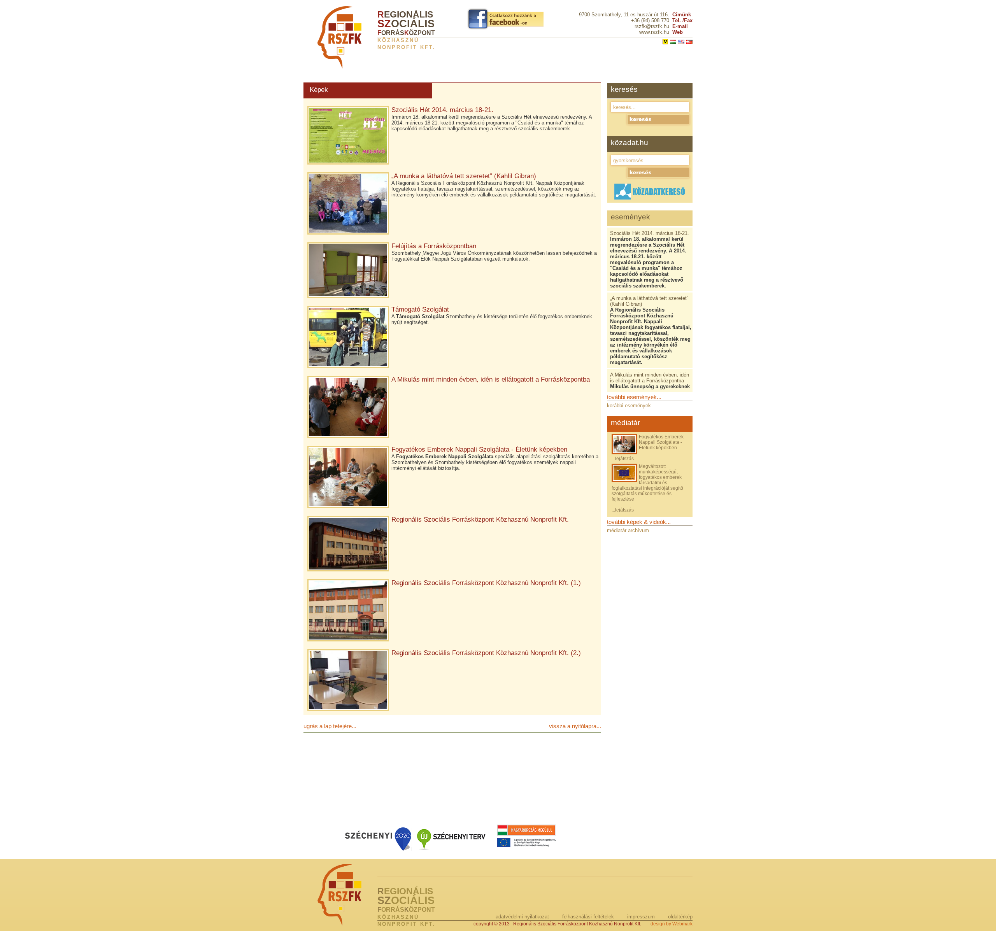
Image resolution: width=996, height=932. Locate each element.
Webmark (682, 924)
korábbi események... (631, 405)
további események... (634, 397)
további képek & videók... (639, 522)
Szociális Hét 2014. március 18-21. (442, 110)
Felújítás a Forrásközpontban (433, 246)
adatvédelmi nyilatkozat (522, 917)
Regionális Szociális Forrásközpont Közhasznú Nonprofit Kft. (480, 519)
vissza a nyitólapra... (575, 726)
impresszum (641, 917)
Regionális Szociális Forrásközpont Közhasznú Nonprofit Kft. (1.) (486, 583)
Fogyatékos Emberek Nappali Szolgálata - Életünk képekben (479, 449)
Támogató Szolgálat (420, 309)
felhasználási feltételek (588, 917)
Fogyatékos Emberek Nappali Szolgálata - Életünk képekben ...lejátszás (648, 447)
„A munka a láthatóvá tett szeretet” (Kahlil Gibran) (463, 176)
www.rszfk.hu (654, 32)
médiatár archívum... (630, 530)
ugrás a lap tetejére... (329, 726)
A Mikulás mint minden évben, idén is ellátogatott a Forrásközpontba (490, 379)
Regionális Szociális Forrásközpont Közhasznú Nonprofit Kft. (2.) (486, 653)
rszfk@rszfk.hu (652, 26)
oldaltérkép (680, 917)
